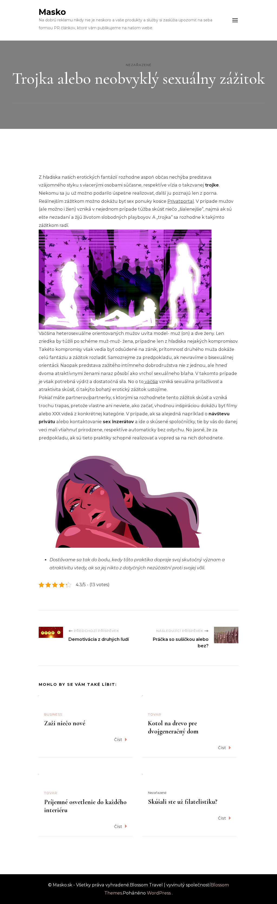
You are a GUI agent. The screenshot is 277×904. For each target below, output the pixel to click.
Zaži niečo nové (64, 723)
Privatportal (180, 201)
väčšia (151, 381)
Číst (118, 739)
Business (53, 714)
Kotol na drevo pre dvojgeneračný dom (173, 727)
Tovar (154, 714)
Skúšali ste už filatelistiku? (182, 802)
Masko (52, 12)
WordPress (159, 893)
